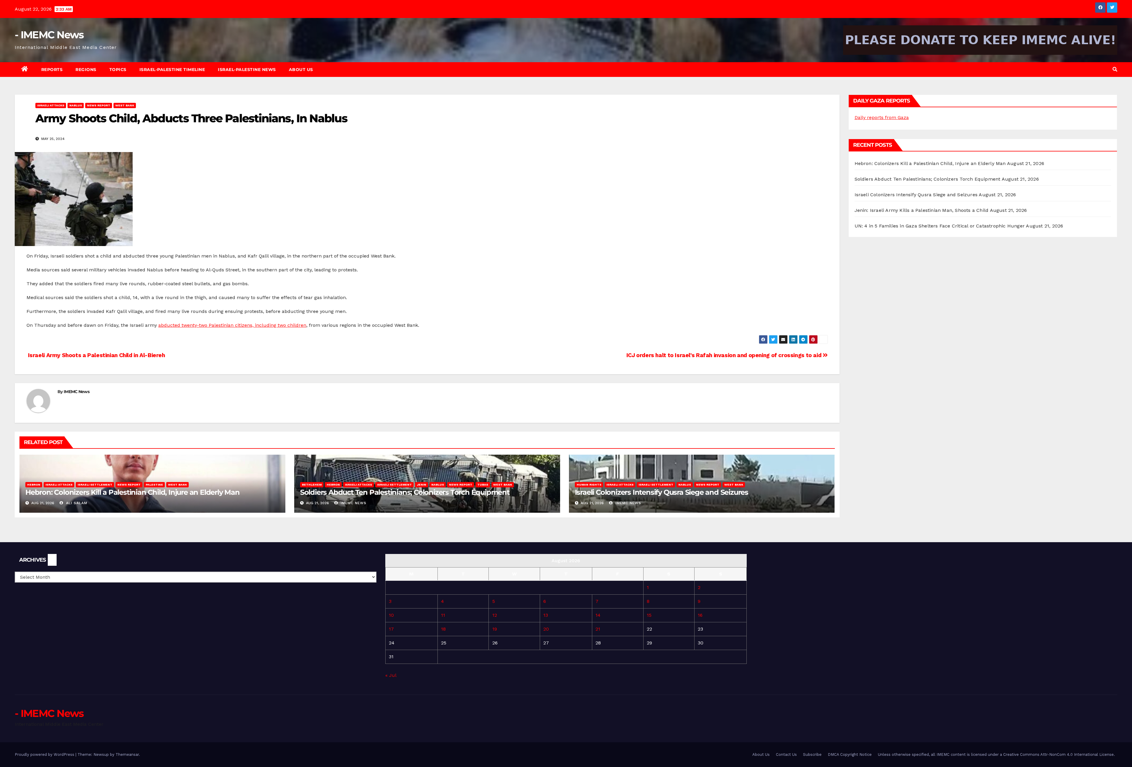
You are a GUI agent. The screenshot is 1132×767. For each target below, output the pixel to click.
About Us (301, 69)
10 (391, 615)
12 (494, 615)
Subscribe (812, 754)
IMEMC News (76, 391)
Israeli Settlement (95, 484)
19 (494, 629)
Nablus (75, 105)
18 (443, 629)
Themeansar (127, 754)
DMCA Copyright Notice (850, 754)
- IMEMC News (49, 35)
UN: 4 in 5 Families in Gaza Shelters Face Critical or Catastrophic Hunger (940, 226)
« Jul (390, 675)
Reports (52, 69)
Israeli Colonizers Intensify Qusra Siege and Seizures (661, 492)
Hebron (33, 484)
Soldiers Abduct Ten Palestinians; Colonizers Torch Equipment (404, 492)
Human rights (589, 484)
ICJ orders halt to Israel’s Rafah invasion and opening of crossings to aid (724, 355)
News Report (98, 105)
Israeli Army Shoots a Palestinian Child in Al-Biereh (96, 355)
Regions (85, 69)
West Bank (124, 105)
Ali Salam (76, 503)
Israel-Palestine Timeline (172, 69)
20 (546, 629)
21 (597, 629)
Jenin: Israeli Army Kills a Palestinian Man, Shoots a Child (922, 210)
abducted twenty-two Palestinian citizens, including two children (232, 325)
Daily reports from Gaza (882, 117)
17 (391, 629)
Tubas (482, 484)
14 (597, 615)
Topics (117, 69)
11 (443, 615)
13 (545, 615)
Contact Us (786, 754)
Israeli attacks (50, 105)
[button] (1115, 69)
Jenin (421, 484)
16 (700, 615)
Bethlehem (312, 484)
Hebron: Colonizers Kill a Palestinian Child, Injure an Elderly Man (132, 492)
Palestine (154, 484)
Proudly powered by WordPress (45, 754)
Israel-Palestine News (247, 69)
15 (649, 615)
